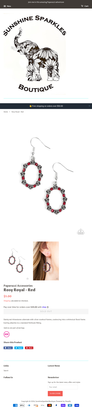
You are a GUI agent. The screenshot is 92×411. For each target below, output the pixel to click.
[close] (89, 106)
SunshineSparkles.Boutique (45, 401)
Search (6, 370)
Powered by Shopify (63, 401)
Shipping (7, 301)
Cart (86, 6)
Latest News (54, 366)
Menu (8, 6)
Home (6, 112)
